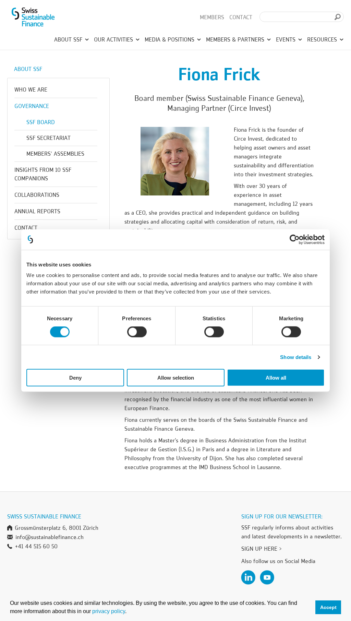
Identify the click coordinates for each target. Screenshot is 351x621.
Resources (323, 39)
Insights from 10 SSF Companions (42, 174)
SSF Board (40, 122)
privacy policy (108, 611)
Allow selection (175, 378)
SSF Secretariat (48, 137)
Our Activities (114, 39)
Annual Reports (37, 211)
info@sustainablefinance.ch (49, 537)
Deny (75, 378)
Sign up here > (261, 548)
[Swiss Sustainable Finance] (33, 17)
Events (286, 39)
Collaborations (36, 194)
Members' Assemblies (55, 153)
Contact (240, 17)
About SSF (69, 39)
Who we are (30, 89)
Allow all (276, 378)
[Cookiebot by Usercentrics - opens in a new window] (295, 239)
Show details (295, 357)
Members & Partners (236, 39)
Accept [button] (328, 607)
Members (212, 17)
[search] (338, 17)
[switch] (137, 332)
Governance (31, 106)
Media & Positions (170, 39)
